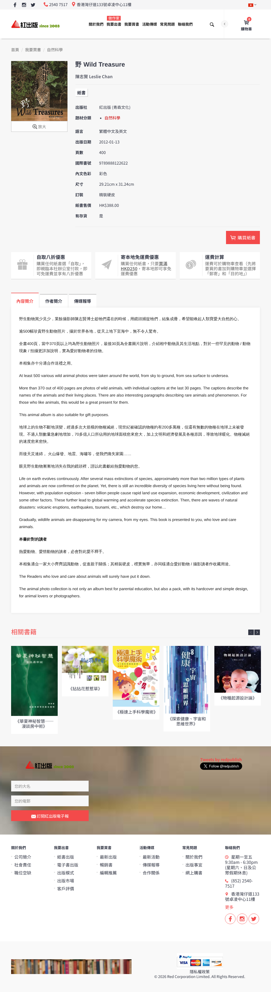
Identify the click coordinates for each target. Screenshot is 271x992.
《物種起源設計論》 (238, 698)
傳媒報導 (151, 864)
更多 (229, 907)
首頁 (15, 50)
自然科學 (55, 50)
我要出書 (113, 21)
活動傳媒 (149, 24)
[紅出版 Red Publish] (35, 24)
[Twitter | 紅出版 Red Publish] (33, 5)
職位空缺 (22, 872)
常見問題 (167, 24)
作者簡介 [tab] (53, 301)
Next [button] (257, 632)
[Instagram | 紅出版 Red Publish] (24, 5)
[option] (34, 690)
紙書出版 (65, 857)
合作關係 (151, 872)
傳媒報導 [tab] (82, 301)
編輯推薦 (108, 872)
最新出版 (108, 857)
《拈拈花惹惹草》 (85, 688)
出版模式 (65, 872)
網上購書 (194, 872)
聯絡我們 (185, 24)
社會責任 (22, 864)
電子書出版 (67, 864)
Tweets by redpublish (221, 759)
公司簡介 (22, 857)
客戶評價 (65, 888)
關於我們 (96, 24)
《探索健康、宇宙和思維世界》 (187, 721)
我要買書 (131, 24)
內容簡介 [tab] (24, 301)
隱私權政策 (200, 972)
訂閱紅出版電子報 (52, 816)
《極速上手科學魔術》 (136, 712)
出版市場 (65, 880)
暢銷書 (106, 864)
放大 (41, 126)
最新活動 (151, 857)
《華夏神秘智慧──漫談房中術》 (34, 723)
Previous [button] (251, 632)
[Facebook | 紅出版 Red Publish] (15, 5)
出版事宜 (194, 864)
